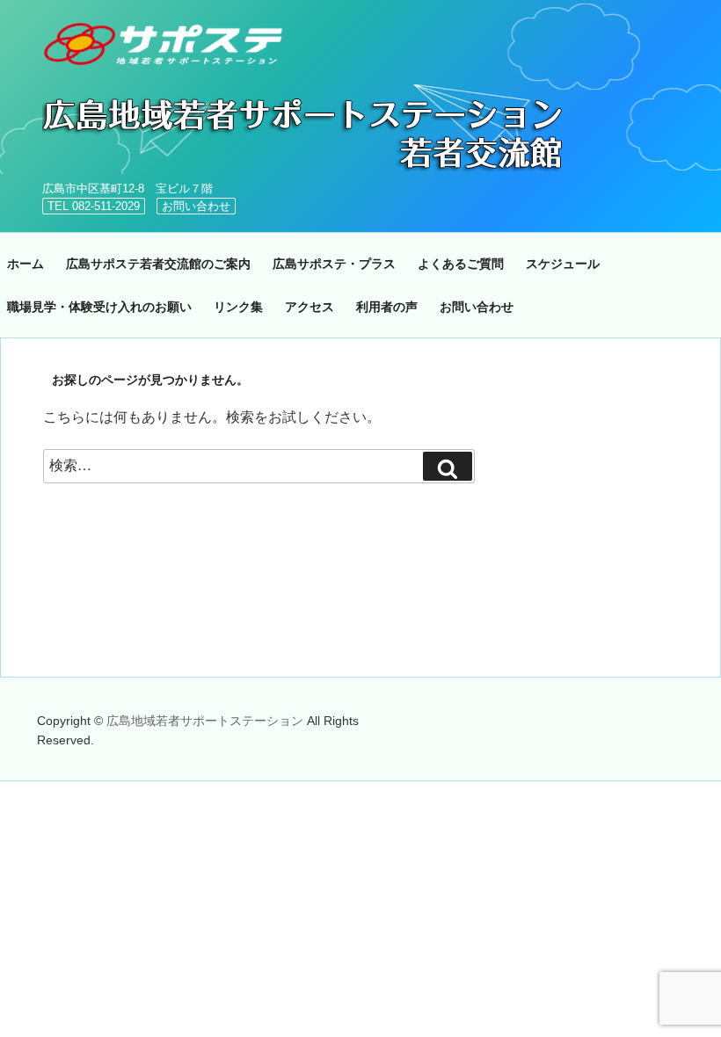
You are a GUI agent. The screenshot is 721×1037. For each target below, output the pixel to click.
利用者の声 (387, 307)
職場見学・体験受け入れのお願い (99, 307)
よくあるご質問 (461, 264)
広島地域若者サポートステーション (206, 721)
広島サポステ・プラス (334, 264)
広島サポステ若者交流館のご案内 (158, 264)
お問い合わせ (196, 206)
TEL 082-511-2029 (93, 206)
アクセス (309, 307)
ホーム (25, 264)
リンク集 (238, 307)
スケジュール (563, 264)
